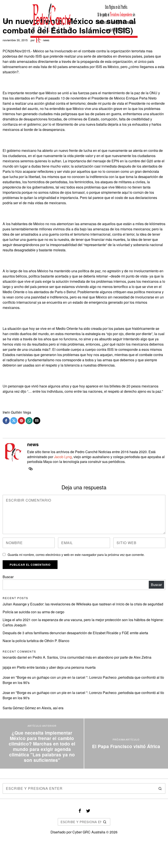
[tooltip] (6, 420)
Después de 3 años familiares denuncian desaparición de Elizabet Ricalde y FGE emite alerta (75, 632)
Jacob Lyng (63, 456)
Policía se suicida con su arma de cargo (33, 611)
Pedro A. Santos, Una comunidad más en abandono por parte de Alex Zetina (92, 657)
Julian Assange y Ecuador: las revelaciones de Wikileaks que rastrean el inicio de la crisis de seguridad (83, 604)
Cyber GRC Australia (88, 831)
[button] (160, 788)
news (33, 444)
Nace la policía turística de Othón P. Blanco (36, 640)
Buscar (8, 576)
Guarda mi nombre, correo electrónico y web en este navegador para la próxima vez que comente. (76, 554)
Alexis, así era (52, 707)
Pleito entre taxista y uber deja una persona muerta (56, 667)
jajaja (7, 667)
